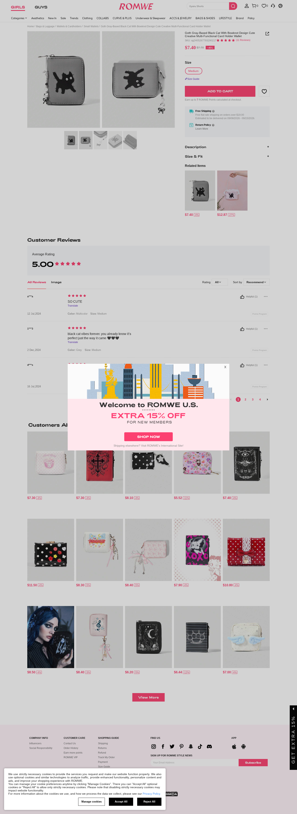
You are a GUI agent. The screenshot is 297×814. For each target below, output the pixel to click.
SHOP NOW (148, 437)
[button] (225, 367)
